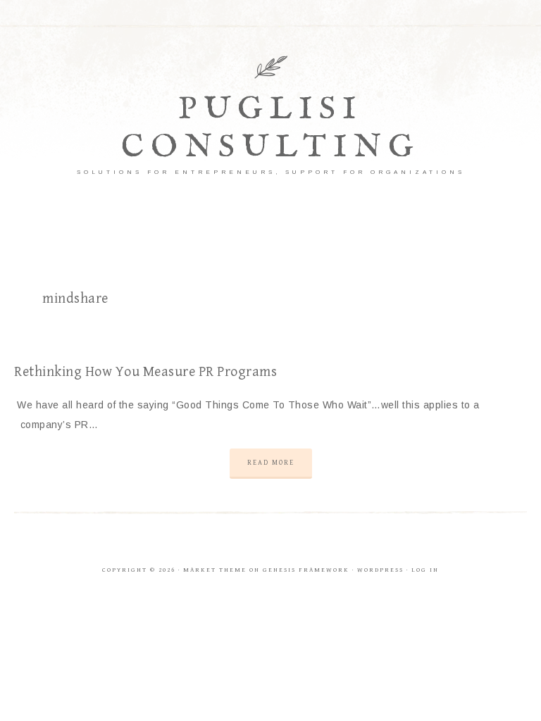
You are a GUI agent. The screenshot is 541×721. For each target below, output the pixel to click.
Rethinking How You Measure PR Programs (145, 372)
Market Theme (215, 570)
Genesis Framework (306, 570)
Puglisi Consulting (271, 128)
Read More (270, 462)
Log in (425, 570)
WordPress (380, 570)
